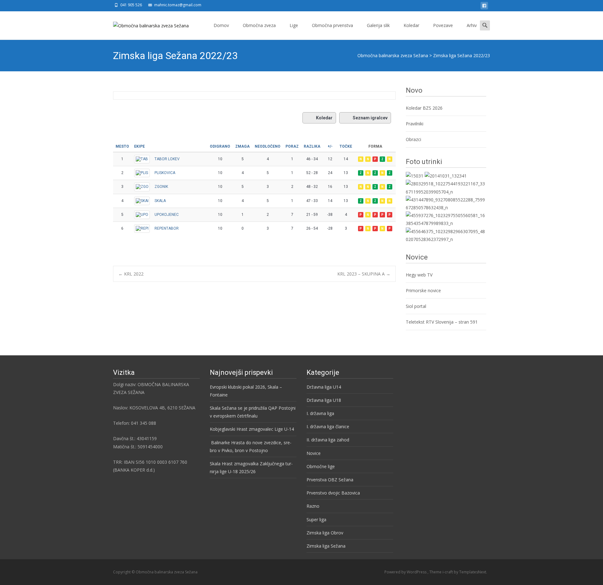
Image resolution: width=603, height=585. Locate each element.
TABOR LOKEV (167, 159)
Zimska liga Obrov (325, 533)
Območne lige (321, 466)
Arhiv (472, 25)
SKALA (160, 201)
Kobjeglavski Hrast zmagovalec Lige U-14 (252, 429)
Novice (314, 453)
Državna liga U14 (324, 387)
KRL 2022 (131, 274)
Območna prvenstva (332, 25)
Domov (221, 25)
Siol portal (416, 306)
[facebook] (484, 7)
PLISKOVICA (165, 173)
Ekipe (139, 146)
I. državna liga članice (328, 426)
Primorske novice (423, 290)
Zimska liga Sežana (326, 546)
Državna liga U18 (324, 400)
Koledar (411, 25)
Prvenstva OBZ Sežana (330, 480)
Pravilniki (415, 124)
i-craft (448, 572)
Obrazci (413, 139)
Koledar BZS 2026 (424, 108)
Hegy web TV (419, 275)
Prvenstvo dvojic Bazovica (333, 493)
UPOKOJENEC (167, 214)
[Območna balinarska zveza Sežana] (146, 23)
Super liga (316, 519)
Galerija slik (378, 25)
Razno (313, 506)
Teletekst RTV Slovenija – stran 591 (442, 322)
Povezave (443, 25)
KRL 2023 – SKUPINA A (363, 274)
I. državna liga (320, 413)
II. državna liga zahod (328, 440)
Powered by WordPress (405, 572)
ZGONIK (161, 186)
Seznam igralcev (370, 117)
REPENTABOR (167, 228)
